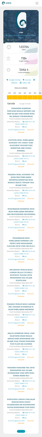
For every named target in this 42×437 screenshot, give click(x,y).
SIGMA (21, 32)
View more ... (21, 431)
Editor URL (26, 83)
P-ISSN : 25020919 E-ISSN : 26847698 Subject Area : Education (22, 41)
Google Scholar (15, 80)
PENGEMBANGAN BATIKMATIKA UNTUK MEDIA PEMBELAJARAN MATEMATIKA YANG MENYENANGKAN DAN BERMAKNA (21, 211)
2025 (18, 127)
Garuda (28, 80)
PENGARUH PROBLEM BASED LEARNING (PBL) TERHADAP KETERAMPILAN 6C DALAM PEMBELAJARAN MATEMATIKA (21, 307)
